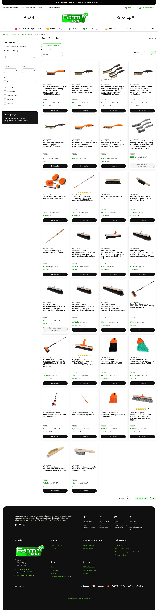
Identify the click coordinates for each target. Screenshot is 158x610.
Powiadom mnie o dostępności (142, 165)
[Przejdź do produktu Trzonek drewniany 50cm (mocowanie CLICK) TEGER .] (84, 398)
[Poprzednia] (4, 2)
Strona (136, 53)
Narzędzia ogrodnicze (25, 34)
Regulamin (118, 545)
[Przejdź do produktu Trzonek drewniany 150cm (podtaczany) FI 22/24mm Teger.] (55, 235)
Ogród (14, 34)
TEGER (9, 82)
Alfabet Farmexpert (89, 567)
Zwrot (53, 567)
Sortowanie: (46, 50)
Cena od (6, 66)
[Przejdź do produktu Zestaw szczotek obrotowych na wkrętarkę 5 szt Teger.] (55, 181)
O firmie (54, 552)
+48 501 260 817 (24, 569)
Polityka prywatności (122, 549)
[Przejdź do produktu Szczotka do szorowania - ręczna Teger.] (113, 181)
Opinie (53, 549)
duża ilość (10, 103)
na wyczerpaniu (12, 95)
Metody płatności (89, 545)
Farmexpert (5, 34)
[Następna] (154, 2)
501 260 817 (131, 7)
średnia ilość (11, 99)
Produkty (86, 573)
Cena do (24, 66)
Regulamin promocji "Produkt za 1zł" (127, 552)
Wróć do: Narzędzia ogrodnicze (16, 46)
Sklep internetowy (78, 598)
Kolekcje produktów (89, 570)
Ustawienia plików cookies (60, 577)
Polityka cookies (120, 555)
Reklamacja (54, 570)
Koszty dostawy (88, 549)
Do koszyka (55, 111)
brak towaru (11, 91)
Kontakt (54, 573)
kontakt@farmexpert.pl (148, 7)
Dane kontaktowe (57, 545)
